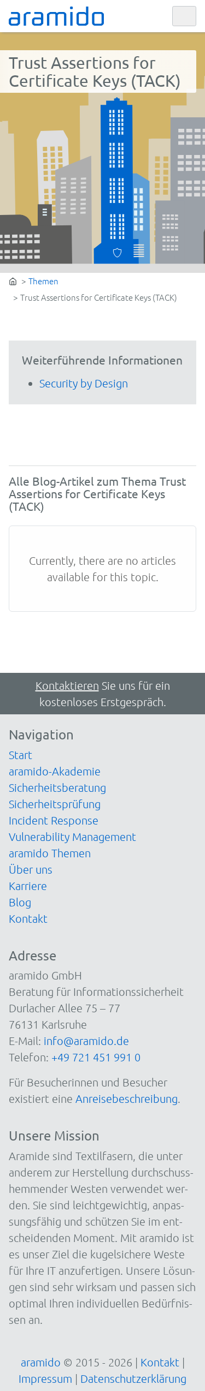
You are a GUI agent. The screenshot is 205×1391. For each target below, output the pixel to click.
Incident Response (53, 820)
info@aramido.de (86, 1040)
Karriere (28, 885)
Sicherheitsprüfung (55, 803)
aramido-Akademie (55, 771)
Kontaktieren (67, 685)
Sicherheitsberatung (57, 787)
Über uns (30, 869)
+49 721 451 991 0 (95, 1057)
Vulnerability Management (72, 836)
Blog (20, 902)
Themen (43, 280)
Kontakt (28, 918)
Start (20, 754)
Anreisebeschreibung (126, 1098)
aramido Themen (50, 852)
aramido (41, 1362)
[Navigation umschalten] (184, 16)
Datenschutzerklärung (133, 1378)
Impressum (45, 1378)
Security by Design (83, 383)
